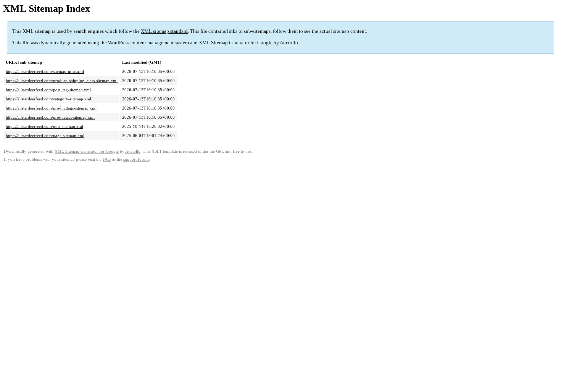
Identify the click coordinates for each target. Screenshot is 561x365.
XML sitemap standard (164, 31)
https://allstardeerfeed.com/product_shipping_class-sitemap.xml (62, 80)
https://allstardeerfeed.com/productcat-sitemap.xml (50, 117)
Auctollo (289, 42)
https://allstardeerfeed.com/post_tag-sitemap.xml (48, 89)
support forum (136, 159)
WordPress (118, 42)
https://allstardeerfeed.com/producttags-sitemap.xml (51, 108)
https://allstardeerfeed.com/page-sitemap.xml (45, 135)
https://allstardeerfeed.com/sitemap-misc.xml (45, 71)
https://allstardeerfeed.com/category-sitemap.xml (48, 99)
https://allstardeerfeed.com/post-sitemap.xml (44, 126)
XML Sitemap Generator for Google (235, 42)
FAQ (107, 159)
